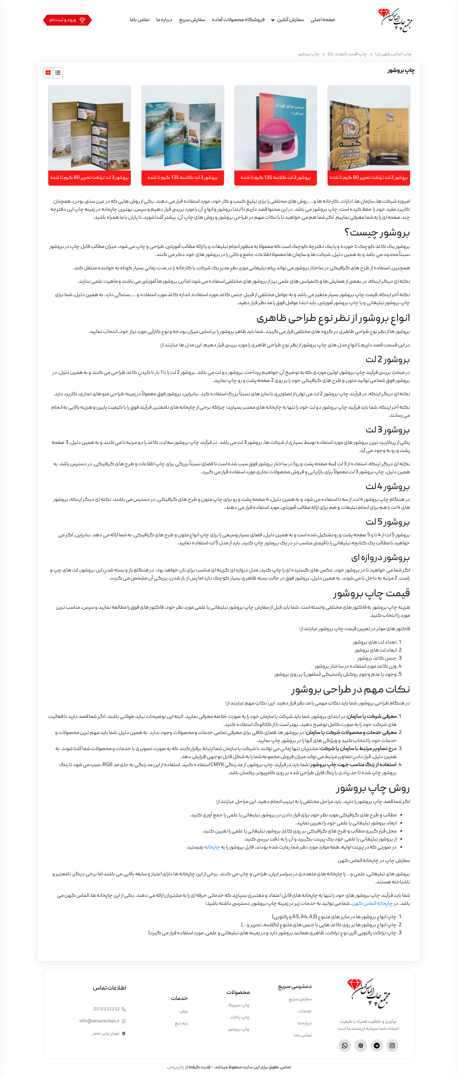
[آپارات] (360, 1045)
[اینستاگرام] (392, 1045)
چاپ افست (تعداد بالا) (347, 54)
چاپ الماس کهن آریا (393, 54)
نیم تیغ (181, 1023)
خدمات (305, 1011)
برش (184, 1011)
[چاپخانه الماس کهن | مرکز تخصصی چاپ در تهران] (395, 20)
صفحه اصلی (322, 20)
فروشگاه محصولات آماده (238, 20)
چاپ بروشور (239, 1029)
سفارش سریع (192, 20)
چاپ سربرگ (239, 1005)
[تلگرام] (376, 1045)
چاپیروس (175, 1067)
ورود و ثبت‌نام (63, 20)
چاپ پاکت (240, 1017)
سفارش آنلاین (290, 20)
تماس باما (140, 20)
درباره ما (164, 20)
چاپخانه (212, 847)
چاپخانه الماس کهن (372, 903)
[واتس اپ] (344, 1045)
